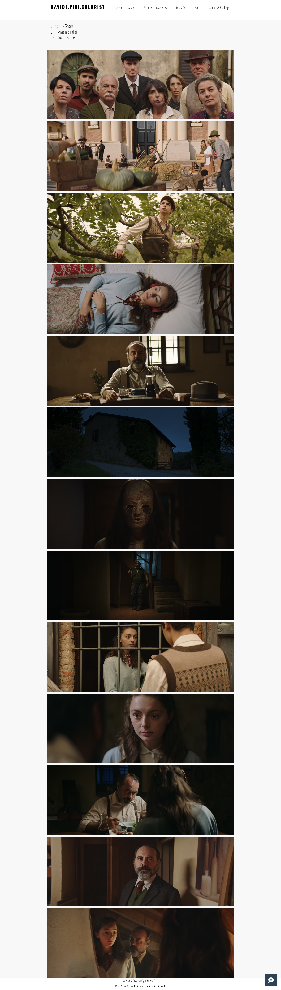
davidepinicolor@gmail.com (139, 980)
